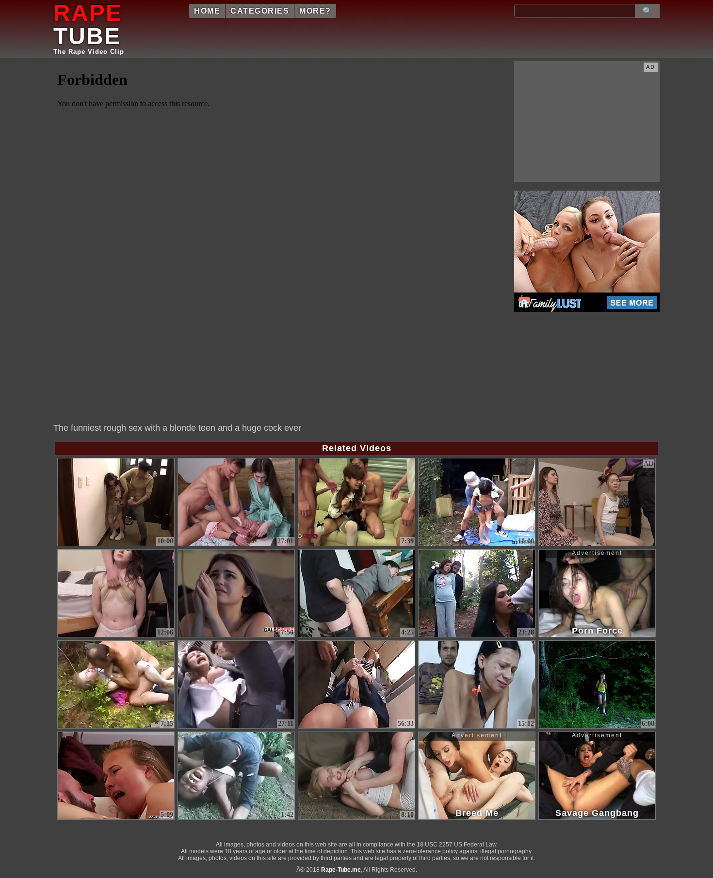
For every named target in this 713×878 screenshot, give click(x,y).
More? (315, 11)
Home (207, 11)
